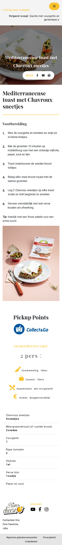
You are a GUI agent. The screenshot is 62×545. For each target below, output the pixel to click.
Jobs (5, 528)
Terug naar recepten (17, 10)
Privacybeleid (49, 537)
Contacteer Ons (11, 520)
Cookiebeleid (31, 541)
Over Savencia (10, 524)
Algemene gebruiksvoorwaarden (21, 537)
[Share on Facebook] (37, 75)
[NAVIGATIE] (54, 6)
